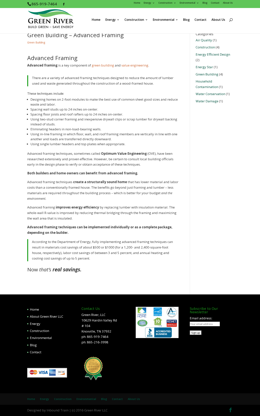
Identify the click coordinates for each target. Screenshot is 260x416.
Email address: (201, 318)
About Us (228, 3)
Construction (165, 3)
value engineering (134, 65)
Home (137, 3)
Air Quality (204, 40)
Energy (147, 3)
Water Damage (207, 101)
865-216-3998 (97, 342)
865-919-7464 (44, 3)
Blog (205, 3)
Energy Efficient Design (213, 54)
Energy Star (204, 67)
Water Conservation (210, 94)
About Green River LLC (46, 316)
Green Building (36, 42)
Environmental (187, 3)
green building (103, 65)
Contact (215, 3)
